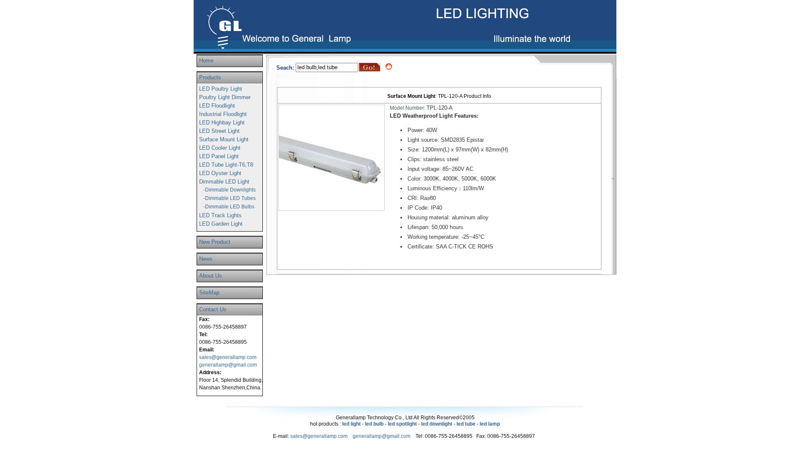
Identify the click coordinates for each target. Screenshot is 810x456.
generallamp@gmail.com (228, 365)
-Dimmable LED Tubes (229, 198)
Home (206, 60)
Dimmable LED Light (224, 181)
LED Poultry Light (220, 89)
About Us (210, 276)
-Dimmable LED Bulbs (228, 207)
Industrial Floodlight (223, 114)
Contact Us (213, 309)
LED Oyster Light (220, 173)
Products (210, 77)
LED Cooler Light (219, 148)
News (206, 259)
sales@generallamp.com (227, 357)
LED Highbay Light (222, 122)
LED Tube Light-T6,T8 (226, 165)
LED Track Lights (220, 215)
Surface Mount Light (223, 139)
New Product (214, 242)
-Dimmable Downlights (229, 190)
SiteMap (209, 292)
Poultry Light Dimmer (225, 97)
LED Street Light (219, 131)
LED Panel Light (219, 156)
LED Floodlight (217, 106)
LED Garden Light (221, 224)
